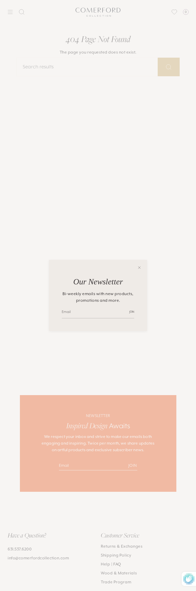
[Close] (139, 267)
